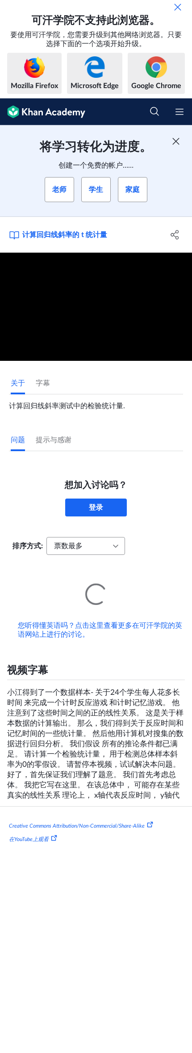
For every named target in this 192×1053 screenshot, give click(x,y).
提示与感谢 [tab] (53, 440)
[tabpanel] (96, 402)
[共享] (175, 235)
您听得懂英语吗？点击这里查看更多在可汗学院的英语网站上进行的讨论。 (100, 617)
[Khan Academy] (42, 112)
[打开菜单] (179, 111)
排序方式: (28, 546)
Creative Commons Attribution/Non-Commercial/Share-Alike (77, 813)
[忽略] (178, 7)
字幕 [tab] (43, 383)
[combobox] (85, 546)
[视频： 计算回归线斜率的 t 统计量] (96, 307)
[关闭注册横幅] (176, 141)
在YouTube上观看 (29, 826)
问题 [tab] (18, 440)
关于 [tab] (18, 383)
